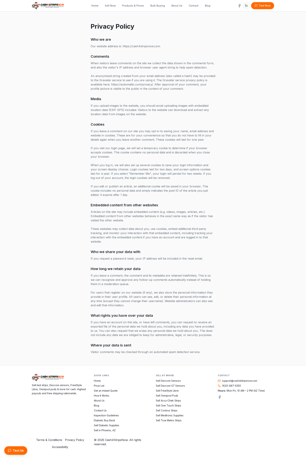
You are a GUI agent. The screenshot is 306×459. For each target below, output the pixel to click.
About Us (176, 5)
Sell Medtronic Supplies (169, 415)
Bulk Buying (157, 5)
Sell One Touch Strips (168, 405)
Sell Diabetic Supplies (106, 425)
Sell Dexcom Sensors (168, 380)
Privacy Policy (74, 440)
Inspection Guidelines (106, 415)
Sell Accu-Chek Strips (168, 400)
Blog (207, 5)
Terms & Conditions (49, 440)
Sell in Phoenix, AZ (105, 430)
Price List (99, 385)
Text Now (265, 5)
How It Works (101, 395)
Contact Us (100, 410)
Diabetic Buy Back (104, 420)
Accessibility (60, 447)
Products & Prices (133, 5)
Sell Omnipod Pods (167, 395)
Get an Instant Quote (106, 390)
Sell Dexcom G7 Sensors (170, 385)
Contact (194, 5)
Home (94, 5)
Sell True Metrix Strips (169, 420)
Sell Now (110, 5)
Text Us (18, 450)
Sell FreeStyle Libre (167, 390)
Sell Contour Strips (166, 410)
